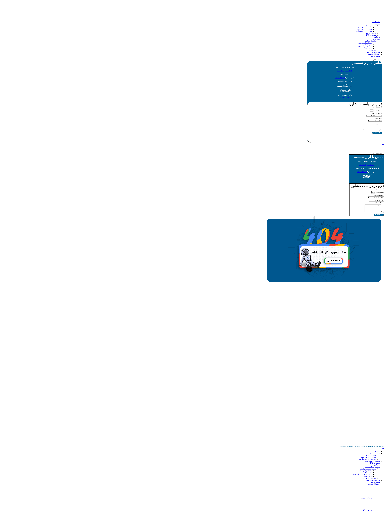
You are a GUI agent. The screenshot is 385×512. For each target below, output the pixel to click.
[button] (344, 138)
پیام (380, 130)
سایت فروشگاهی (370, 41)
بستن (382, 448)
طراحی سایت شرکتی (369, 478)
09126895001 (340, 78)
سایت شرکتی (371, 50)
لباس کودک (368, 45)
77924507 (340, 71)
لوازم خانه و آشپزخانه (365, 46)
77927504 (349, 71)
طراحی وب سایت (370, 25)
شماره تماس (377, 110)
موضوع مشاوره (377, 114)
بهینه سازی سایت (370, 33)
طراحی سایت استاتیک (365, 27)
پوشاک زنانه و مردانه (365, 43)
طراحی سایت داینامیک (364, 29)
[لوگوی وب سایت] (377, 18)
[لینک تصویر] (324, 283)
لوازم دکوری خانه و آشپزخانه (362, 474)
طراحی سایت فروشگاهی (363, 31)
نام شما (379, 107)
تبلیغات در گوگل (371, 35)
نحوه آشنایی (378, 119)
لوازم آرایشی (368, 48)
